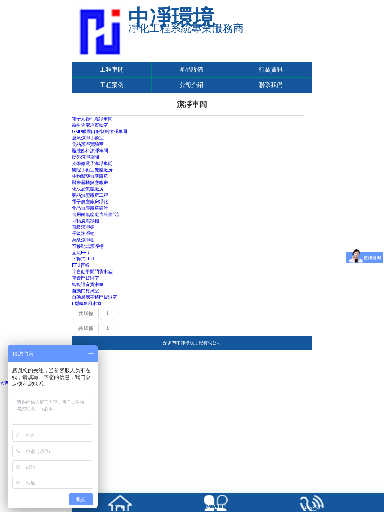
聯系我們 (271, 85)
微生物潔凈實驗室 (90, 125)
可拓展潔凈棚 (85, 220)
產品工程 (216, 507)
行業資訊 (271, 69)
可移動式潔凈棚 (88, 246)
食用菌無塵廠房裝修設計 (97, 214)
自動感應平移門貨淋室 (94, 297)
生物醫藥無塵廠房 (90, 176)
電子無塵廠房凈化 (90, 201)
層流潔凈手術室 (88, 138)
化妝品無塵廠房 (88, 189)
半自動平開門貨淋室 (92, 271)
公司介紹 (191, 85)
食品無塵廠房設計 (90, 208)
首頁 (120, 507)
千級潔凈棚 (83, 233)
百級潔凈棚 (83, 227)
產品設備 (191, 69)
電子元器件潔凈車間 (92, 118)
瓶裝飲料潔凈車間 (90, 150)
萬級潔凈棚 (83, 240)
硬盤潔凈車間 (85, 157)
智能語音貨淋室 (88, 284)
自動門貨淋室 (85, 290)
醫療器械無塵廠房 (90, 182)
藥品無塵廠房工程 (90, 195)
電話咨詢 (312, 507)
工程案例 (112, 85)
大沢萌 (7, 383)
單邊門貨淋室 (85, 278)
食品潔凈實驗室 (88, 144)
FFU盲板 (81, 265)
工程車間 (112, 69)
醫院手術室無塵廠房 (92, 169)
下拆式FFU (83, 259)
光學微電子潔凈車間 (92, 163)
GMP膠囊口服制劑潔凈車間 (99, 131)
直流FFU (81, 252)
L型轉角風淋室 (87, 303)
